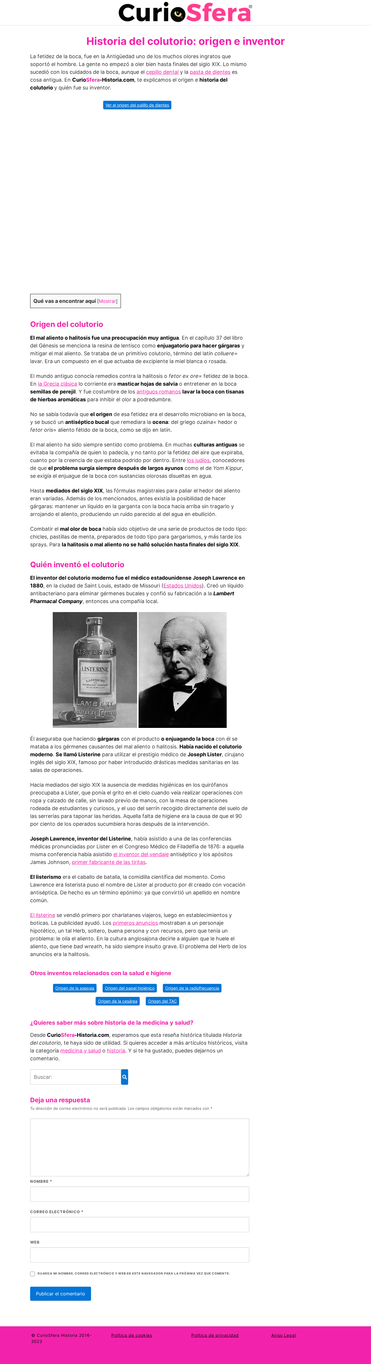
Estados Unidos (182, 586)
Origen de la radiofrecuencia (192, 988)
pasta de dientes (210, 72)
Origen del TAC (162, 1001)
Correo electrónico (56, 1211)
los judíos (198, 460)
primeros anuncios (135, 923)
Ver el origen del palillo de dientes (137, 104)
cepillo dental (162, 72)
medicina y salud (80, 1051)
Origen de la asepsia (74, 988)
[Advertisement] (139, 205)
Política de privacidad (215, 1335)
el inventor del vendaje (141, 854)
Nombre (41, 1181)
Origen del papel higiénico (129, 988)
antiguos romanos (159, 392)
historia (116, 1051)
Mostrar (107, 301)
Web (35, 1242)
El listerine (42, 915)
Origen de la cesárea (117, 1001)
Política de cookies (131, 1335)
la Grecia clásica (57, 384)
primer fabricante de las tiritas (109, 862)
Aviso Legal (283, 1335)
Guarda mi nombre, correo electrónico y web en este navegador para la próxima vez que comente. (133, 1273)
